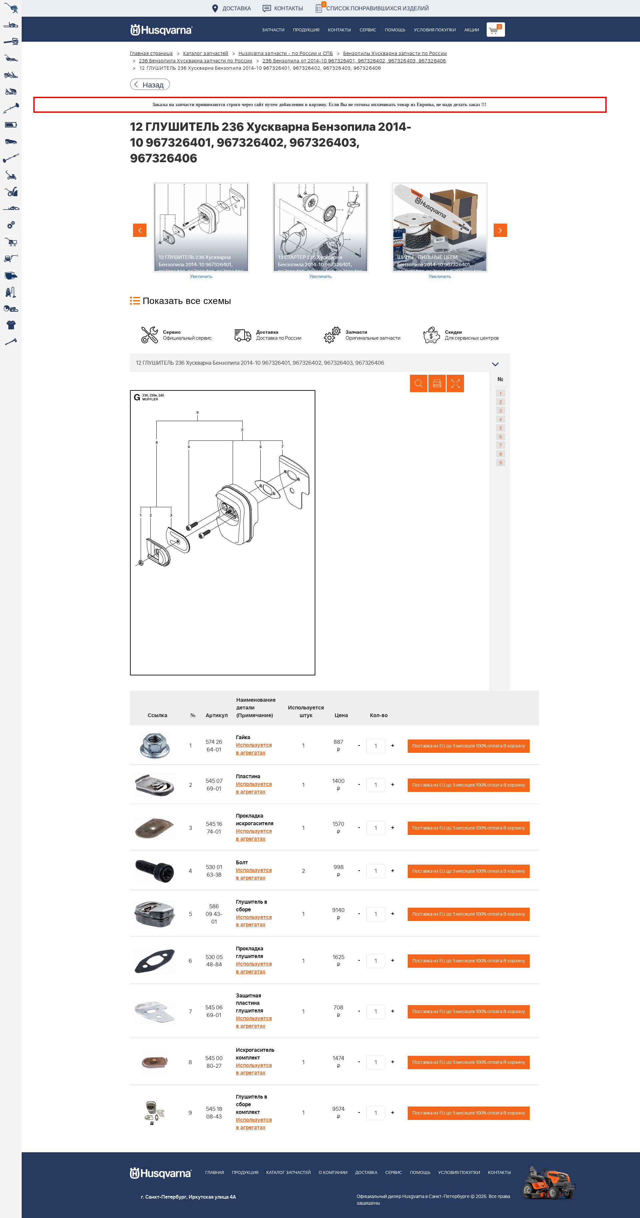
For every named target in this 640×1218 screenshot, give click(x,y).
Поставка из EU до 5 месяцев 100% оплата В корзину (468, 745)
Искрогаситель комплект (255, 1054)
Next (500, 230)
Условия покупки (435, 30)
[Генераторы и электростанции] (11, 242)
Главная (214, 1173)
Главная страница (151, 53)
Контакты (288, 8)
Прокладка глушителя (249, 952)
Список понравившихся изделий (376, 6)
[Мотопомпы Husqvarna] (11, 275)
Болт (242, 863)
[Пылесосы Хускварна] (11, 292)
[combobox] (320, 362)
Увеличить (201, 276)
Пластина (248, 777)
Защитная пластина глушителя (249, 1003)
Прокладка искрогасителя (254, 820)
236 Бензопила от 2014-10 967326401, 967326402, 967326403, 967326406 (354, 61)
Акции (471, 30)
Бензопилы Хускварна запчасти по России (395, 53)
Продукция (306, 30)
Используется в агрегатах (254, 749)
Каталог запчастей (206, 53)
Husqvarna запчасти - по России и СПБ (286, 53)
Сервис (368, 30)
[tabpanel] (201, 230)
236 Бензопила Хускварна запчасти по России (195, 61)
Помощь (395, 30)
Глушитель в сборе (251, 906)
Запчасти (273, 30)
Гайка (243, 737)
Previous (139, 230)
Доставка (237, 8)
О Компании (333, 1173)
